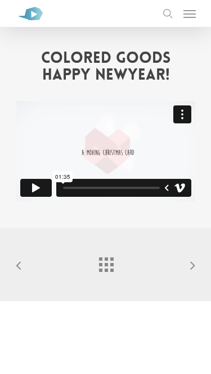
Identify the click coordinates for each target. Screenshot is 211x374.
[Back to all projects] (106, 262)
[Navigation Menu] (189, 13)
